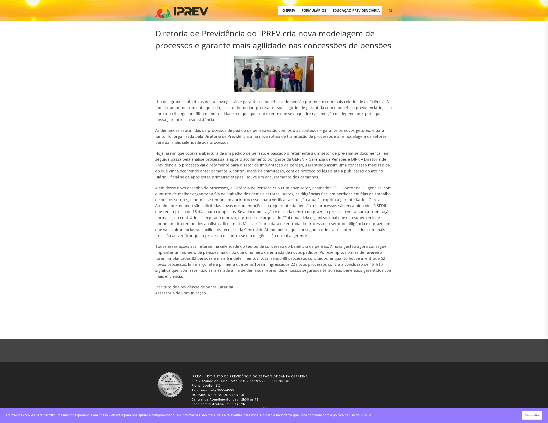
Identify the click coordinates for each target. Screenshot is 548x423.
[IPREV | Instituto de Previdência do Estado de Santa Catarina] (182, 9)
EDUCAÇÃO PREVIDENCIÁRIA (356, 10)
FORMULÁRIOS (314, 10)
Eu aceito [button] (532, 415)
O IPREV (288, 10)
